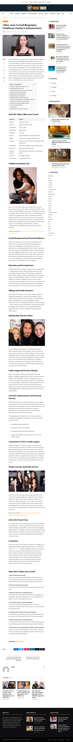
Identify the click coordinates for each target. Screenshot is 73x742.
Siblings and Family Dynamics (18, 94)
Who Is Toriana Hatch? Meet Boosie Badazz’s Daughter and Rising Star (13, 658)
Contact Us (48, 2)
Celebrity (24, 13)
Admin (8, 31)
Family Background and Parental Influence (21, 90)
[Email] (4, 77)
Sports (49, 228)
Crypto (50, 187)
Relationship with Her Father (18, 96)
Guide (49, 208)
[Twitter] (4, 66)
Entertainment (32, 13)
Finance (50, 201)
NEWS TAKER (19, 641)
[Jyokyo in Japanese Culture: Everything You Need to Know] (29, 728)
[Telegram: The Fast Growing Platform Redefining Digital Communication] (51, 68)
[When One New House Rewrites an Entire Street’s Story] (59, 155)
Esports (50, 196)
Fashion (41, 13)
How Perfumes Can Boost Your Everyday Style (60, 120)
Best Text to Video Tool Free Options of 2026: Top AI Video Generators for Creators (63, 59)
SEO (49, 226)
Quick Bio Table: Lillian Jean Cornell (19, 86)
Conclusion (14, 107)
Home (30, 2)
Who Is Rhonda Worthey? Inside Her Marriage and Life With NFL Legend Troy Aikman (38, 694)
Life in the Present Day (16, 105)
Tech (62, 13)
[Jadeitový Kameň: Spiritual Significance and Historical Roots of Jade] (59, 132)
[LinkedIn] (4, 70)
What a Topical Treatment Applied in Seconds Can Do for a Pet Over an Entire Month (63, 36)
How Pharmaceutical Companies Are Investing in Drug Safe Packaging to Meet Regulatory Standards (63, 48)
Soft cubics (28, 739)
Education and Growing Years (18, 92)
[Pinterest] (4, 74)
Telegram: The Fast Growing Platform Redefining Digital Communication (61, 69)
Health (47, 13)
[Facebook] (4, 63)
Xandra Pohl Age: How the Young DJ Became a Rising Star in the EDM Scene (23, 693)
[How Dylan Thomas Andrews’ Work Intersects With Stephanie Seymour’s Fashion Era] (9, 685)
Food (49, 203)
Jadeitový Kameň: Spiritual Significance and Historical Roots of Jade (61, 142)
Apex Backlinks (55, 167)
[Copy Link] (4, 81)
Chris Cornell (16, 548)
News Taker (8, 739)
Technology (51, 233)
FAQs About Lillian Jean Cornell (19, 108)
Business (17, 13)
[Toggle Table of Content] (33, 84)
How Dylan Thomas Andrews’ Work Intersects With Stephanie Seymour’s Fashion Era (8, 694)
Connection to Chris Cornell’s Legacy (19, 101)
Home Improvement (52, 212)
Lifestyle (53, 13)
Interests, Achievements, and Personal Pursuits (23, 99)
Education (50, 192)
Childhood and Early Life (17, 88)
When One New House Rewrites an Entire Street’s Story (60, 164)
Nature (49, 217)
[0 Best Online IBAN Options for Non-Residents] (51, 26)
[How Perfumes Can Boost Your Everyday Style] (59, 110)
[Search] (70, 13)
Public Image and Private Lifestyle (19, 97)
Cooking (50, 185)
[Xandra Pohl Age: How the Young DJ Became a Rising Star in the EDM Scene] (23, 685)
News (58, 13)
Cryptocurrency (52, 189)
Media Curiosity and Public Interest (20, 103)
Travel (49, 235)
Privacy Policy (41, 2)
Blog (49, 178)
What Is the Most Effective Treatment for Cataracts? (39, 719)
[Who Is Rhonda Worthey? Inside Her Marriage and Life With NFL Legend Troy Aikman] (38, 685)
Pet (49, 224)
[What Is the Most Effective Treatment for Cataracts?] (29, 719)
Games (50, 205)
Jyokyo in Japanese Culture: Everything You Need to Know (39, 728)
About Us (35, 2)
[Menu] (2, 13)
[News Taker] (36, 7)
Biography (50, 176)
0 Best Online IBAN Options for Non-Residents (61, 27)
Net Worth (50, 219)
